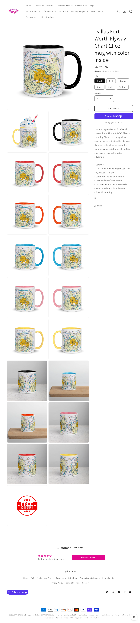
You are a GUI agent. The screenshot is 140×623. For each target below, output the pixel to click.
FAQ (32, 578)
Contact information (91, 618)
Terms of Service (72, 583)
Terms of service (62, 618)
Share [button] (99, 206)
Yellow (122, 87)
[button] (39, 5)
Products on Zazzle (45, 578)
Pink (110, 87)
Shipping (97, 71)
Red (111, 81)
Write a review (88, 557)
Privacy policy (48, 618)
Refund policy (108, 578)
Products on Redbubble (66, 578)
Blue (99, 87)
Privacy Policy (57, 583)
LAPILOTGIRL (19, 615)
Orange (123, 81)
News (25, 578)
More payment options (113, 123)
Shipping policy (76, 618)
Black (99, 81)
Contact (85, 583)
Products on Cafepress (90, 578)
